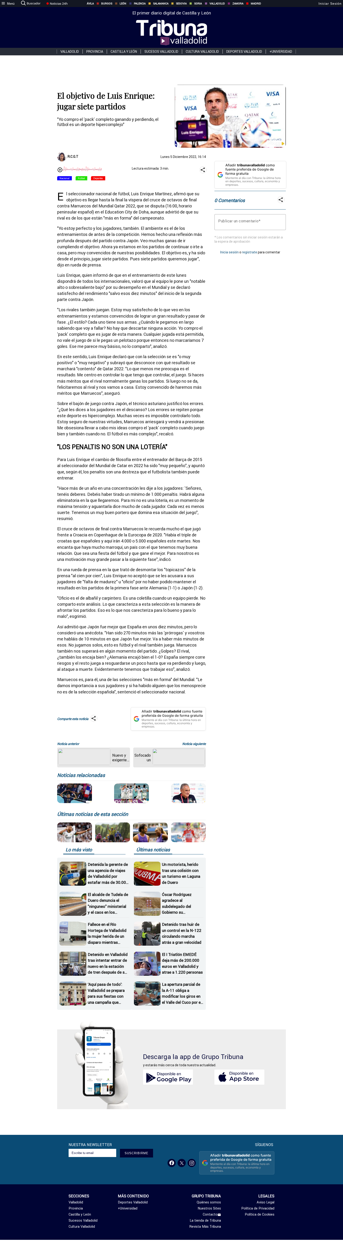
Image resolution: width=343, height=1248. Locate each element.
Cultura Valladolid (202, 51)
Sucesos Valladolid (161, 51)
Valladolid (217, 3)
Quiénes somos (209, 1202)
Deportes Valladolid (244, 51)
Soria (198, 3)
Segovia (181, 3)
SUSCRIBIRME (136, 1153)
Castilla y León (124, 51)
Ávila (90, 3)
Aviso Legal (265, 1202)
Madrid (256, 3)
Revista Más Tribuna (205, 1226)
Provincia (94, 51)
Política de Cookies (259, 1214)
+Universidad (281, 51)
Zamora (237, 3)
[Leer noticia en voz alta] (60, 170)
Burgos (106, 3)
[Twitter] (182, 1163)
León (123, 3)
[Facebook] (172, 1163)
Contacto (210, 1214)
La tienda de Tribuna (205, 1220)
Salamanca (160, 3)
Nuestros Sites (209, 1208)
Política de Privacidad (257, 1208)
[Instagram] (192, 1163)
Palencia (140, 3)
